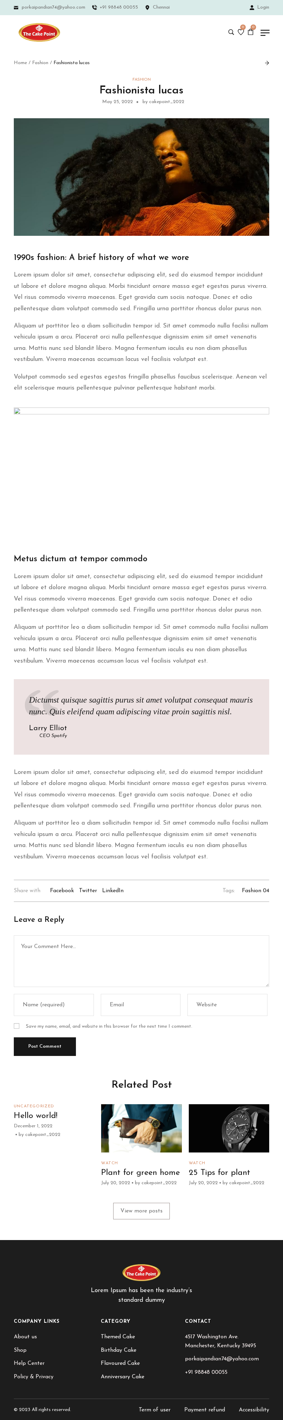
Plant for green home (140, 1173)
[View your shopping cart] (251, 32)
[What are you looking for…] (231, 32)
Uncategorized (34, 1106)
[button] (141, 1211)
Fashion (40, 63)
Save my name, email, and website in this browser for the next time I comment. (109, 1026)
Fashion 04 (255, 891)
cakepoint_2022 (42, 1134)
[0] (241, 32)
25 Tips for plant (219, 1173)
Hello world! (35, 1116)
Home (20, 63)
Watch (109, 1163)
